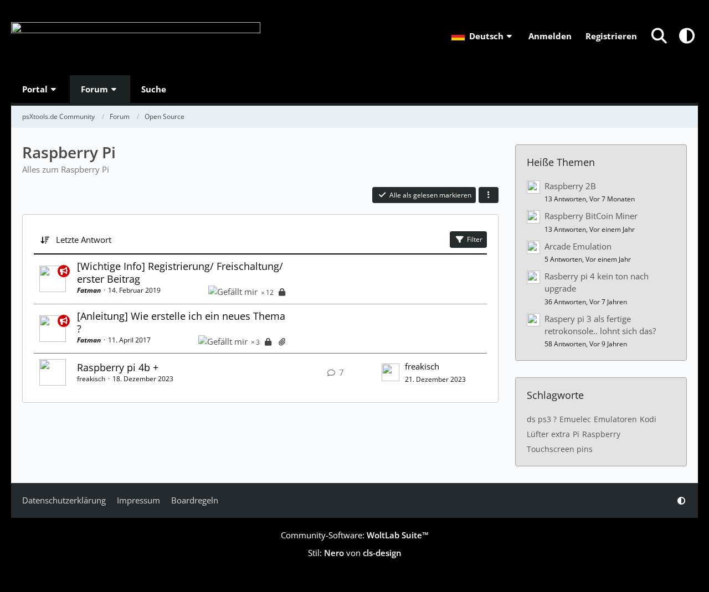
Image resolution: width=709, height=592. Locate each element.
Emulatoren (615, 419)
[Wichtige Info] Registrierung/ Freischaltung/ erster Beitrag (180, 272)
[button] (483, 36)
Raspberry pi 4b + (117, 367)
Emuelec (575, 419)
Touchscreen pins (560, 449)
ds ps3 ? (542, 419)
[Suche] (659, 36)
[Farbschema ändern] (687, 36)
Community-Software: (355, 535)
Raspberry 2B (570, 185)
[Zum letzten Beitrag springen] (390, 372)
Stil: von (355, 552)
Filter (474, 239)
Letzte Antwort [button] (83, 239)
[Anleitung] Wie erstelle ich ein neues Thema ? (181, 322)
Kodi (648, 419)
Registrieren (611, 35)
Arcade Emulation (578, 246)
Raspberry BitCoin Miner (591, 215)
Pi (576, 434)
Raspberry (601, 434)
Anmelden (550, 35)
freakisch (91, 378)
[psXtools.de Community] (135, 37)
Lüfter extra (548, 434)
